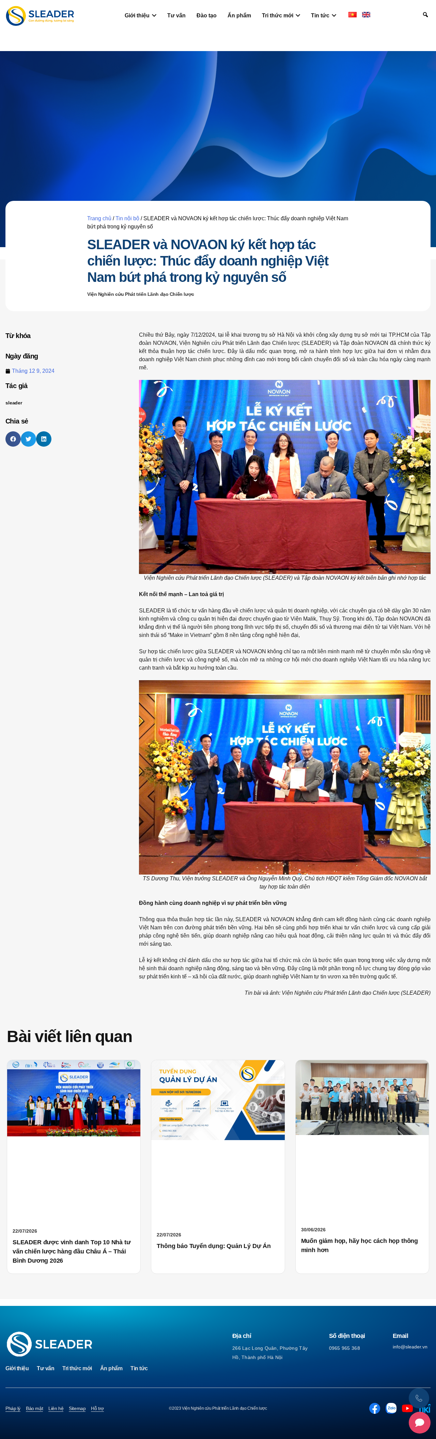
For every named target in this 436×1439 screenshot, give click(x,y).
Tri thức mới (77, 1368)
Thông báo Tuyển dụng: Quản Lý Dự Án (214, 1246)
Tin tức (139, 1368)
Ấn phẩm (111, 1368)
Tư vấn (45, 1368)
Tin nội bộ (127, 218)
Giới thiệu (17, 1368)
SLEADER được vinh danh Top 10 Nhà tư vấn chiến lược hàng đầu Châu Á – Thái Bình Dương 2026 (72, 1251)
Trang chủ (99, 218)
